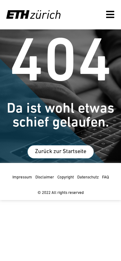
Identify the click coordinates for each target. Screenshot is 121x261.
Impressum (22, 177)
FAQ (105, 177)
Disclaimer (44, 177)
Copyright (65, 177)
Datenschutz (88, 177)
